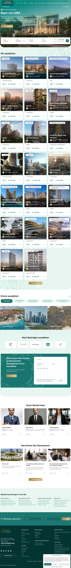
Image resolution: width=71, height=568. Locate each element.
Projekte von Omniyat (42, 504)
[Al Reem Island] (35, 318)
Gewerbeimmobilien (58, 529)
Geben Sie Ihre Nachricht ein (42, 368)
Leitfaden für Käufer (38, 542)
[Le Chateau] (12, 168)
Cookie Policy (53, 566)
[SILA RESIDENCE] (12, 232)
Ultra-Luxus (37, 537)
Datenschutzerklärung (59, 566)
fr (34, 561)
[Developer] (18, 344)
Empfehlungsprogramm (58, 544)
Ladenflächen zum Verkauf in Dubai (8, 504)
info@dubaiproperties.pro (6, 545)
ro (31, 561)
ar (41, 561)
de (37, 561)
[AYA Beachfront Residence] (35, 72)
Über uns (23, 540)
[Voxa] (59, 232)
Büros (55, 533)
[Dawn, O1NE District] (12, 104)
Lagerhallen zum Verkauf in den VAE (8, 501)
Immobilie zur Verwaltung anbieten (53, 3)
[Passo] (35, 200)
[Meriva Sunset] (59, 168)
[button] (68, 555)
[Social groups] (1, 550)
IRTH (22, 552)
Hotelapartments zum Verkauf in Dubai (8, 503)
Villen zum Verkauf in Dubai (24, 500)
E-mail (53, 363)
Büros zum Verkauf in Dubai (6, 500)
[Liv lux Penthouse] (35, 168)
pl (29, 561)
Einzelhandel (56, 535)
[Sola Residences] (35, 264)
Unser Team (24, 538)
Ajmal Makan (24, 549)
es (36, 561)
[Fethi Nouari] (35, 431)
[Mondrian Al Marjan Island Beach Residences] (12, 200)
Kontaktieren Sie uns (25, 542)
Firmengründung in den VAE (59, 551)
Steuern (36, 3)
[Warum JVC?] (12, 468)
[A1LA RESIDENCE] (12, 72)
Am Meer (36, 535)
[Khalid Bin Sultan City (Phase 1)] (59, 136)
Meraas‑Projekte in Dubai (43, 501)
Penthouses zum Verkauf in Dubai (25, 503)
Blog (22, 537)
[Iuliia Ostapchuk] (59, 431)
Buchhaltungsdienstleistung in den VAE (61, 547)
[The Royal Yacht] (35, 232)
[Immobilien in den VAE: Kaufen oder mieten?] (35, 468)
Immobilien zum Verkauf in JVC (60, 503)
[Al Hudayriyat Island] (12, 318)
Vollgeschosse (57, 538)
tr (27, 561)
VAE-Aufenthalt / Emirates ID (59, 552)
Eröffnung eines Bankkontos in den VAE (61, 549)
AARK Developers (25, 547)
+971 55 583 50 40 (5, 6)
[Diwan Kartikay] (12, 431)
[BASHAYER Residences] (59, 72)
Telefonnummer (40, 363)
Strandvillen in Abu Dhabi (59, 504)
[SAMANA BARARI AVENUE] (59, 200)
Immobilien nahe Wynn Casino (60, 506)
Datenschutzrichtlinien (41, 381)
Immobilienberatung (58, 546)
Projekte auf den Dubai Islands (60, 501)
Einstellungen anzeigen (64, 564)
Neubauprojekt (37, 533)
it (32, 561)
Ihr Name (39, 359)
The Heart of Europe (25, 556)
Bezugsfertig (37, 532)
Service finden (57, 542)
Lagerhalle (56, 537)
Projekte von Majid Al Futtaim (44, 503)
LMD (22, 554)
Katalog (23, 535)
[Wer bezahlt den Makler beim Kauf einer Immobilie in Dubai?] (59, 468)
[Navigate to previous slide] (67, 296)
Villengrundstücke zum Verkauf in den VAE (27, 504)
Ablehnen (55, 564)
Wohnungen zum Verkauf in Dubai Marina (62, 500)
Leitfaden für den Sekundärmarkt (42, 540)
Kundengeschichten (65, 3)
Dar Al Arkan (24, 551)
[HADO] (12, 136)
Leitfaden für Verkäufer (39, 544)
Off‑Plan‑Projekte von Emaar (43, 500)
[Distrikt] (35, 104)
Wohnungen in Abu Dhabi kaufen (25, 501)
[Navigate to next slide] (69, 296)
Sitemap (23, 532)
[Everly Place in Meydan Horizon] (59, 104)
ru (39, 561)
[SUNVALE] (12, 264)
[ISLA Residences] (35, 136)
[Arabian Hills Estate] (59, 318)
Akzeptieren (47, 564)
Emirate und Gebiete (25, 533)
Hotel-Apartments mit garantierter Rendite (62, 532)
